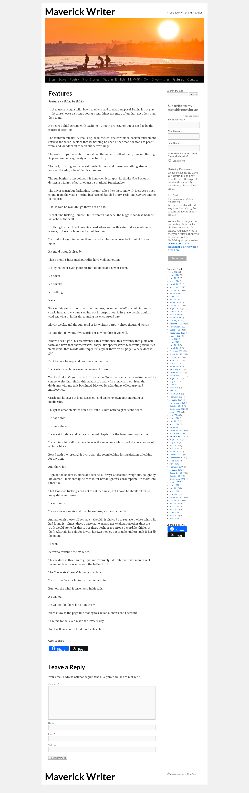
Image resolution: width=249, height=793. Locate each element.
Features (178, 79)
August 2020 (176, 412)
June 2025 (174, 296)
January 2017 (176, 494)
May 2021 (174, 387)
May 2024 (174, 314)
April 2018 (174, 463)
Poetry (74, 79)
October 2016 (176, 500)
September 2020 (178, 409)
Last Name (175, 143)
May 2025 (174, 299)
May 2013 (174, 515)
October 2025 (176, 290)
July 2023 (174, 339)
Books (62, 79)
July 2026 (174, 272)
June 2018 (174, 460)
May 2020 (174, 421)
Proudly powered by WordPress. (183, 774)
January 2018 (176, 470)
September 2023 (177, 333)
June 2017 (174, 485)
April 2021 (174, 390)
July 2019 (174, 442)
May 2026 (174, 278)
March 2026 (175, 284)
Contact (192, 79)
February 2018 (177, 467)
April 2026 (175, 281)
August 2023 (176, 336)
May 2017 (174, 488)
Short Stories (90, 79)
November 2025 (177, 287)
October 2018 (176, 454)
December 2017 (177, 473)
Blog (52, 79)
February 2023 (177, 351)
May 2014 (174, 509)
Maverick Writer (80, 11)
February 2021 (176, 396)
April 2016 (174, 506)
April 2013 (174, 518)
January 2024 (176, 320)
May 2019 (174, 445)
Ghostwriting (160, 79)
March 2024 (175, 317)
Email (51, 734)
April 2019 (174, 448)
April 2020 (175, 424)
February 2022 (177, 369)
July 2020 (174, 415)
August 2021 (175, 378)
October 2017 (176, 476)
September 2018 (177, 457)
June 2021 (174, 384)
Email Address (176, 119)
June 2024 (174, 311)
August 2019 (176, 439)
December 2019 (177, 430)
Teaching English (114, 79)
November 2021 (177, 375)
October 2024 (176, 305)
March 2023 (175, 348)
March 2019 (175, 451)
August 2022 (176, 360)
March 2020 (175, 427)
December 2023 (177, 323)
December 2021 (177, 372)
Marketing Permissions (180, 169)
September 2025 (177, 293)
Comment (53, 684)
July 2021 (174, 381)
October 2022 (176, 357)
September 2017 (177, 479)
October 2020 (176, 406)
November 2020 (177, 403)
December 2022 (177, 354)
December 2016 (177, 497)
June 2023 (174, 342)
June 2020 (175, 418)
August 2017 (175, 482)
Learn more (178, 160)
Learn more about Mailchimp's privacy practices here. (183, 247)
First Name (175, 131)
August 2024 (176, 308)
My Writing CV (138, 79)
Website (52, 745)
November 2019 (177, 433)
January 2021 (176, 400)
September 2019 (177, 436)
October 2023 (176, 329)
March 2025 (175, 302)
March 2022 (175, 366)
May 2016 (174, 503)
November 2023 (177, 326)
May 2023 (174, 345)
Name (51, 723)
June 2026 (175, 275)
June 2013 (174, 512)
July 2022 (174, 363)
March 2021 (175, 393)
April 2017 (174, 491)
